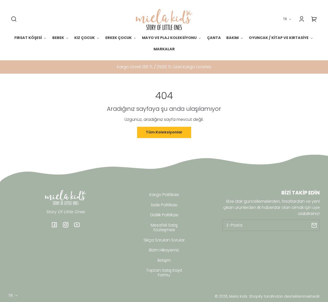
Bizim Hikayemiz (164, 250)
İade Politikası (164, 205)
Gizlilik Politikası (164, 215)
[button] (13, 19)
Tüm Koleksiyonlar (164, 132)
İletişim (164, 260)
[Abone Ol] (314, 225)
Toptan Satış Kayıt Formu (164, 272)
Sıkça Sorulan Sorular (164, 240)
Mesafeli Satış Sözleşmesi (164, 227)
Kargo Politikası (164, 195)
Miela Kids (238, 296)
